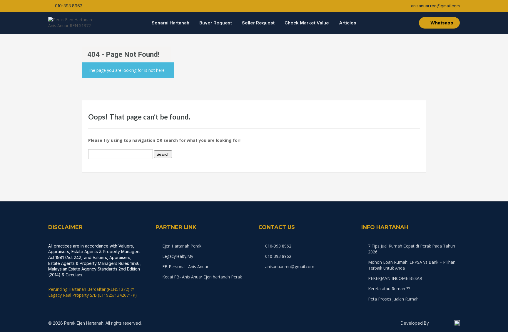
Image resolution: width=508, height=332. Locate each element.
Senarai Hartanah (170, 23)
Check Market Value (307, 23)
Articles (347, 23)
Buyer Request (215, 23)
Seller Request (258, 23)
